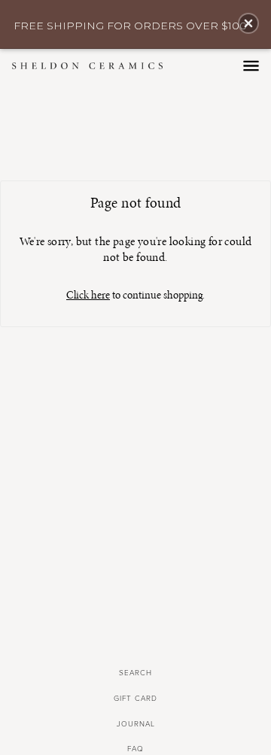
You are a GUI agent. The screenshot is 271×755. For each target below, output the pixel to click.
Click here (88, 294)
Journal (136, 724)
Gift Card (135, 698)
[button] (248, 23)
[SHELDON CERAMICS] (102, 65)
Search (135, 673)
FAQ (135, 748)
